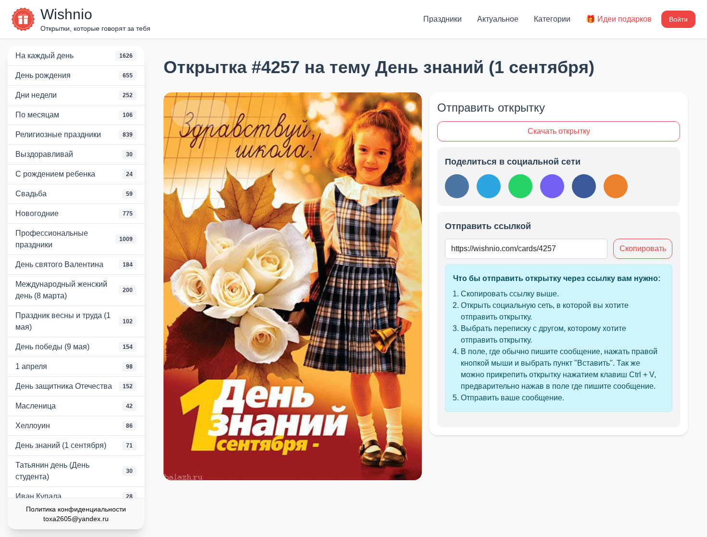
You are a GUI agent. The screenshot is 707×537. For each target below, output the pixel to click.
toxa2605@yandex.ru (76, 519)
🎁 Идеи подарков (619, 19)
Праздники (442, 19)
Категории (552, 19)
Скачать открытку (559, 131)
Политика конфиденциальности (76, 509)
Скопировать (642, 248)
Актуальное (497, 19)
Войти (678, 19)
